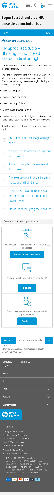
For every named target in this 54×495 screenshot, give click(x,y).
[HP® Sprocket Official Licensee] (10, 5)
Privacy (6, 431)
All (4, 32)
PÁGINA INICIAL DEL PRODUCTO (16, 40)
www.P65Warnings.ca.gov (14, 442)
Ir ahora (26, 288)
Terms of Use (18, 431)
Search (47, 32)
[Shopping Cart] (43, 5)
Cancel (7, 345)
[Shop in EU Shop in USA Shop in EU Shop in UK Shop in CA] (30, 5)
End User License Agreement (15, 435)
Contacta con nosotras (27, 254)
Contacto (27, 321)
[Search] (36, 6)
